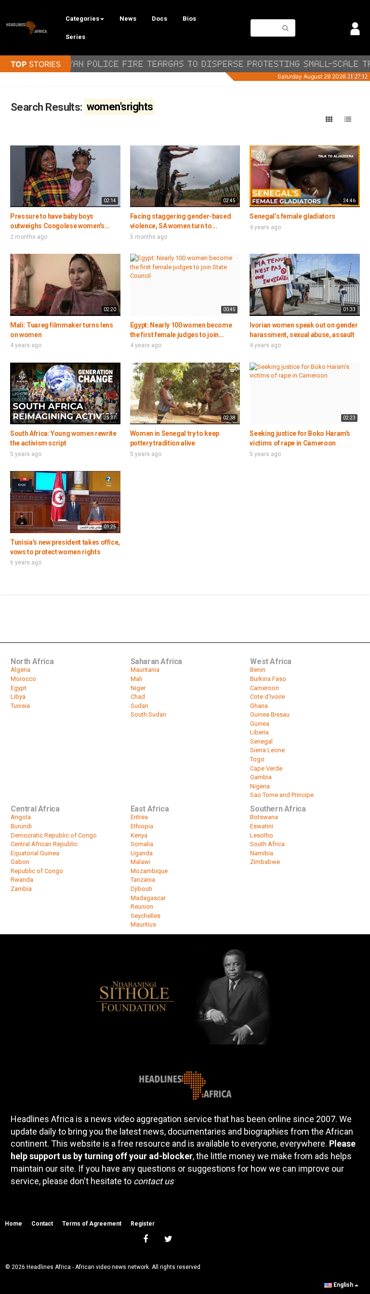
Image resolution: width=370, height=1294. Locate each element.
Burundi (21, 826)
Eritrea (139, 817)
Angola (21, 817)
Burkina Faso (268, 678)
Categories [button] (82, 18)
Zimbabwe (265, 861)
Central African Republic (44, 844)
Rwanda (22, 879)
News (127, 18)
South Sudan (148, 714)
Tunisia (20, 705)
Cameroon (264, 688)
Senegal (261, 741)
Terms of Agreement (91, 1223)
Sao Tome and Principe (282, 794)
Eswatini (261, 826)
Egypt (18, 688)
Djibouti (141, 888)
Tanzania (143, 879)
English (343, 1284)
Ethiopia (142, 826)
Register (143, 1223)
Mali (136, 678)
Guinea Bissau (270, 714)
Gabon (20, 861)
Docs (159, 18)
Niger (138, 688)
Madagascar (148, 898)
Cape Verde (266, 768)
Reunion (142, 906)
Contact (42, 1223)
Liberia (259, 732)
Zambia (21, 888)
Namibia (261, 853)
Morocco (23, 678)
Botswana (264, 817)
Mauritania (145, 669)
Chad (138, 696)
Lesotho (261, 835)
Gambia (261, 777)
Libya (18, 696)
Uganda (142, 853)
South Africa (267, 844)
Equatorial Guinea (35, 853)
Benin (257, 669)
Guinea (259, 723)
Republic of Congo (37, 871)
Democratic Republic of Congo (54, 835)
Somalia (142, 844)
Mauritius (143, 924)
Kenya (139, 835)
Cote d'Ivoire (267, 696)
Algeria (20, 669)
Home (13, 1223)
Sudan (139, 705)
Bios (189, 18)
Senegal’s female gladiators (292, 216)
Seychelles (145, 915)
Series (75, 36)
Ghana (259, 705)
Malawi (140, 861)
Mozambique (149, 871)
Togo (257, 759)
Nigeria (260, 786)
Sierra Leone (267, 750)
